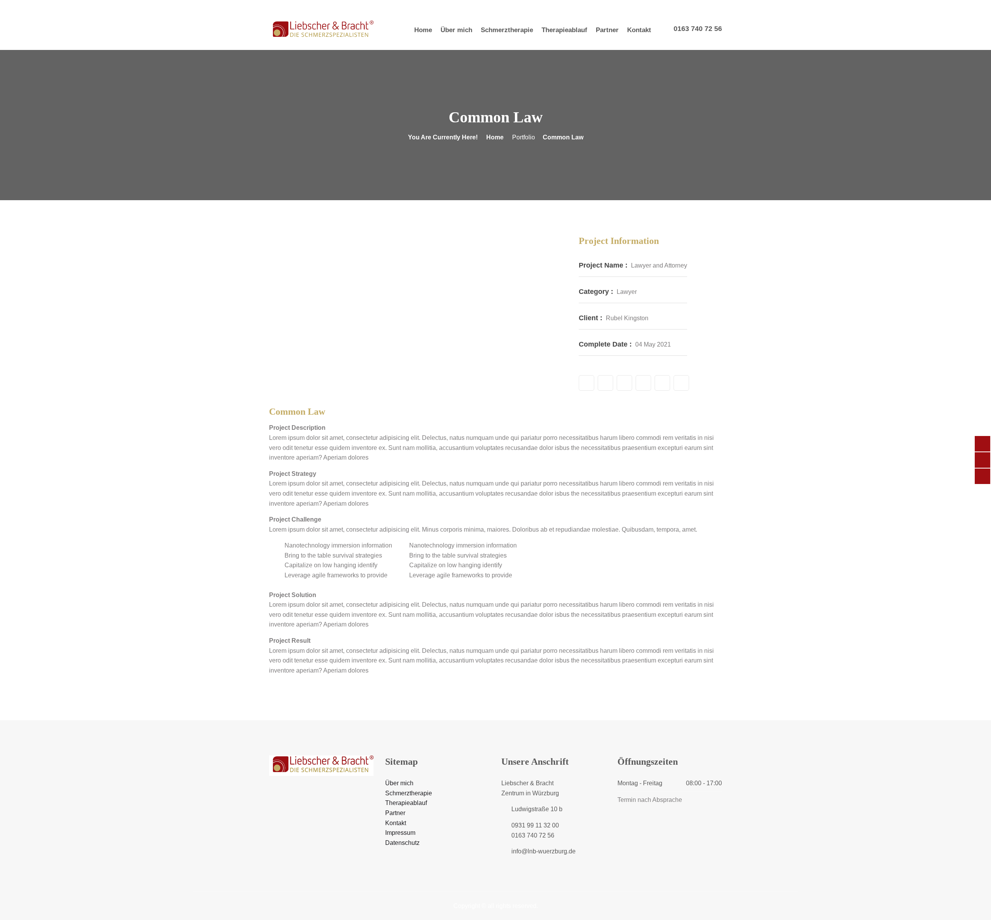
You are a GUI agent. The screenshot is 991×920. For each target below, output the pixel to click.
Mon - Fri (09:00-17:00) (381, 5)
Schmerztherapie (507, 30)
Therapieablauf (564, 30)
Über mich (456, 30)
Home (423, 30)
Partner (607, 30)
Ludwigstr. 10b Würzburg (459, 5)
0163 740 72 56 (698, 29)
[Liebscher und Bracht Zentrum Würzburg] (321, 31)
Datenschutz (402, 842)
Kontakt (639, 30)
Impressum (400, 832)
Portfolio (523, 137)
